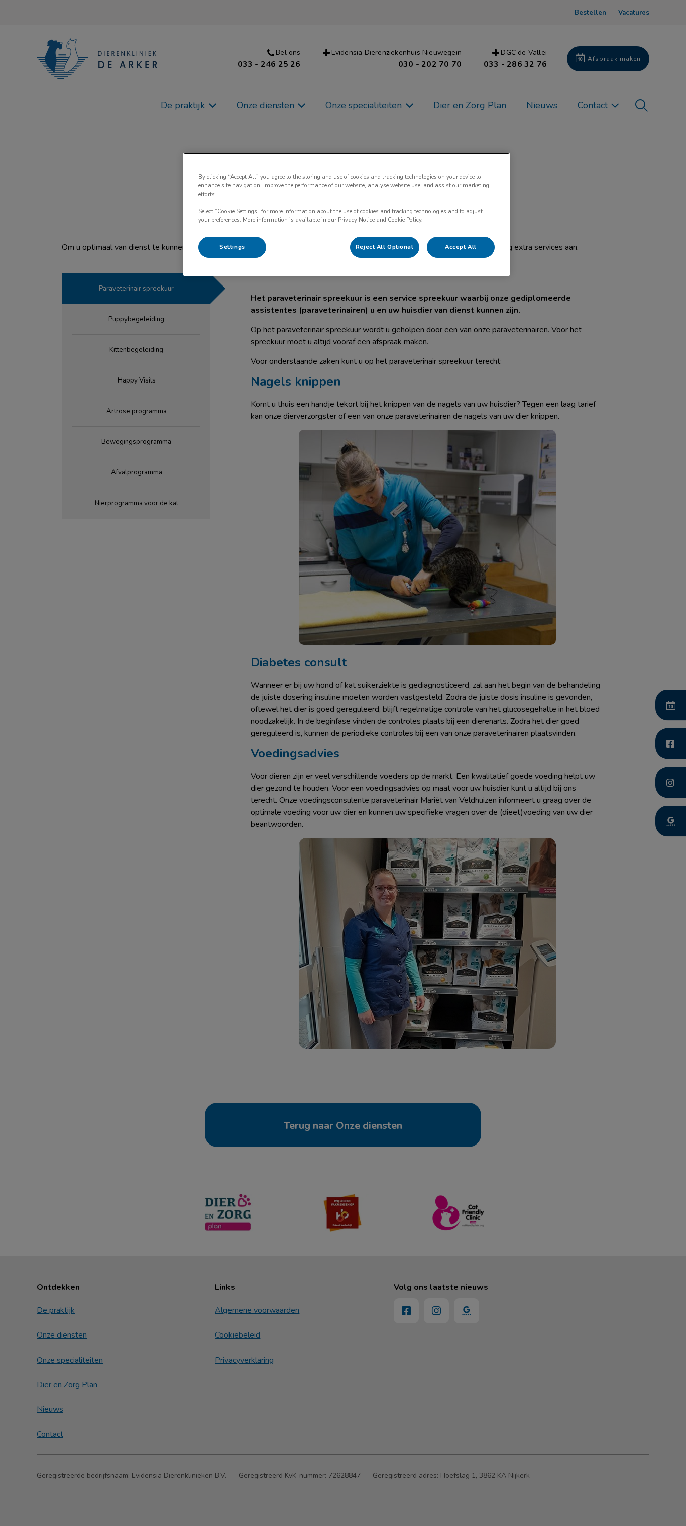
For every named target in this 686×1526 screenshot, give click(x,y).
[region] (346, 214)
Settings (232, 247)
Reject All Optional (385, 247)
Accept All (461, 247)
